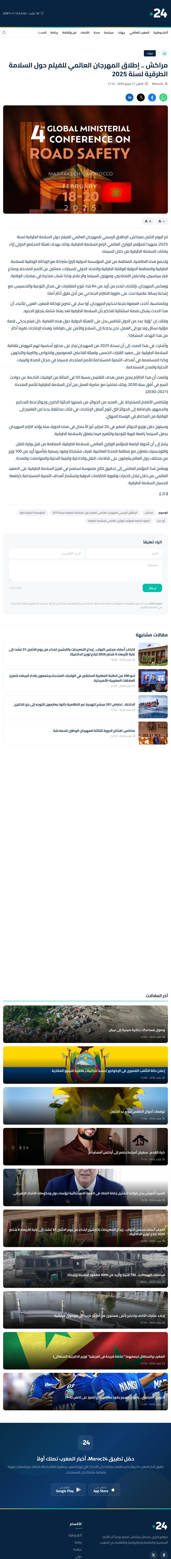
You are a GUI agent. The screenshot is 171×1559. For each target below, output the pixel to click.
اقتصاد (84, 32)
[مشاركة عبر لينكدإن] (129, 97)
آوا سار (161, 520)
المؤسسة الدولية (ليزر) (32, 512)
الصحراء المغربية (35, 32)
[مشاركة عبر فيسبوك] (152, 97)
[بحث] (4, 32)
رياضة (54, 32)
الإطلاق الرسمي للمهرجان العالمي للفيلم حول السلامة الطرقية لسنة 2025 (95, 512)
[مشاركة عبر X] (140, 97)
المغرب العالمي (139, 32)
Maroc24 (157, 83)
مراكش (149, 512)
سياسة (109, 32)
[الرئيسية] (164, 53)
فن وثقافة (69, 32)
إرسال (152, 588)
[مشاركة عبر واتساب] (163, 97)
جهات (121, 32)
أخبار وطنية (160, 32)
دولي (78, 1556)
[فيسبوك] (164, 1555)
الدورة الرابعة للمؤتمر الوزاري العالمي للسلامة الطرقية (119, 520)
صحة (97, 32)
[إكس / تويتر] (153, 1555)
